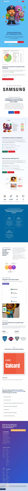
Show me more (5, 151)
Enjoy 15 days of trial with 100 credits (8, 79)
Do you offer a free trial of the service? (9, 415)
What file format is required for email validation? (10, 406)
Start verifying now (11, 151)
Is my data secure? (6, 409)
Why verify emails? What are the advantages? (10, 412)
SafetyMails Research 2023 (7, 478)
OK (2, 489)
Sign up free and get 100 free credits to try (18, 430)
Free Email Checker (7, 475)
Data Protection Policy (4, 475)
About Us (4, 451)
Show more (4, 172)
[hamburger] (25, 1)
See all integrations (5, 283)
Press (3, 452)
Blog (6, 470)
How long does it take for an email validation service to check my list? (13, 403)
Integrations (8, 456)
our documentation (17, 391)
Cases (7, 458)
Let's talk (12, 112)
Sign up (23, 1)
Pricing (7, 459)
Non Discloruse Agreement (4, 478)
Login (20, 1)
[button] (17, 1)
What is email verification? (7, 396)
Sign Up (4, 457)
